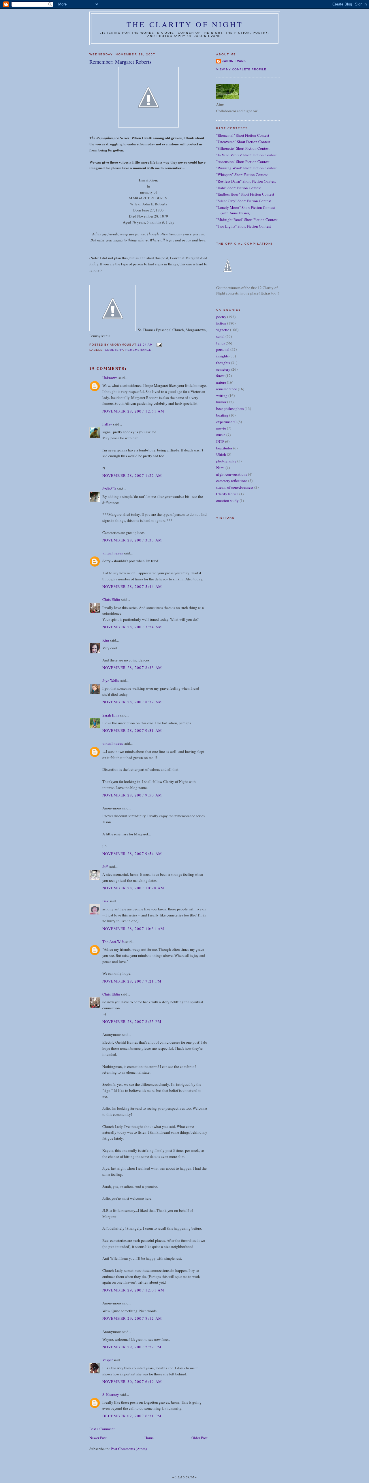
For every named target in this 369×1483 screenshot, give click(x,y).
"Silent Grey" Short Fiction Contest (243, 200)
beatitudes (224, 448)
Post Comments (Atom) (129, 1448)
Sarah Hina (110, 715)
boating (222, 415)
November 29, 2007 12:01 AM (133, 1290)
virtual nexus (112, 553)
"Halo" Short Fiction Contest (238, 187)
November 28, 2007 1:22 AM (132, 475)
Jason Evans (234, 61)
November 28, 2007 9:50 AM (132, 795)
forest (220, 375)
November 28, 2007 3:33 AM (132, 540)
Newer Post (98, 1437)
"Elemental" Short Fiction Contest (242, 135)
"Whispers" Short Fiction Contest (242, 174)
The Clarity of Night (185, 24)
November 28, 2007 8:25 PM (132, 1021)
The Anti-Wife (113, 941)
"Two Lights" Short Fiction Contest (243, 226)
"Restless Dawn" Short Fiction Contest (246, 181)
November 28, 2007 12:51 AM (133, 411)
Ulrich (221, 454)
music (220, 434)
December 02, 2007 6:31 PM (132, 1415)
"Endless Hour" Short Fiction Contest (245, 194)
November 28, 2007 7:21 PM (132, 981)
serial (220, 336)
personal (222, 349)
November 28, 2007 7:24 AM (132, 626)
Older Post (199, 1437)
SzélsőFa (109, 488)
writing (221, 395)
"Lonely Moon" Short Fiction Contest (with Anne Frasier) (245, 210)
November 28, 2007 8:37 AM (132, 701)
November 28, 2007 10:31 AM (133, 928)
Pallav (107, 424)
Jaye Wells (110, 680)
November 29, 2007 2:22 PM (132, 1346)
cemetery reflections (231, 480)
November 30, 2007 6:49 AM (132, 1381)
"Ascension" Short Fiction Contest (243, 161)
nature (221, 382)
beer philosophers (230, 408)
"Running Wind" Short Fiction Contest (246, 167)
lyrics (220, 343)
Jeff (105, 866)
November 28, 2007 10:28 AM (133, 887)
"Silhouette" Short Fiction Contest (243, 148)
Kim (105, 640)
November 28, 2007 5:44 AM (132, 586)
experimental (226, 421)
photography (226, 461)
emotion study (227, 500)
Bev (105, 900)
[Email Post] (159, 344)
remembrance (138, 349)
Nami (220, 467)
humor (221, 401)
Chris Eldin (111, 599)
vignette (222, 329)
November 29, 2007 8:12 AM (132, 1318)
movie (221, 428)
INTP (220, 441)
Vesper (107, 1359)
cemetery (114, 349)
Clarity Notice (227, 493)
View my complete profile (241, 69)
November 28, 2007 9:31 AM (132, 730)
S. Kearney (110, 1394)
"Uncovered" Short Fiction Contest (243, 141)
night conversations (231, 474)
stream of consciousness (234, 487)
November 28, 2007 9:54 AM (132, 853)
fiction (221, 323)
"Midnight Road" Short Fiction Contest (247, 219)
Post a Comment (102, 1428)
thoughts (223, 362)
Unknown (110, 377)
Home (149, 1437)
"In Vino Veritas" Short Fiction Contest (246, 155)
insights (222, 356)
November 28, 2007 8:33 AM (132, 667)
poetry (221, 316)
